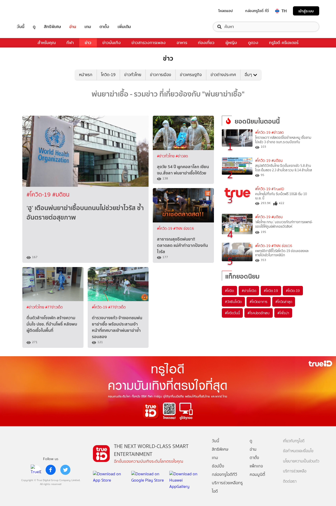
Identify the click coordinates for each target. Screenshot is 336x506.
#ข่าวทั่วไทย (166, 156)
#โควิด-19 (39, 194)
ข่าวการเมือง (160, 75)
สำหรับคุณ (47, 42)
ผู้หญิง (231, 42)
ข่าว (88, 42)
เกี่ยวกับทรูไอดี (293, 441)
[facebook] (50, 470)
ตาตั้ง (104, 27)
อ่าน (72, 27)
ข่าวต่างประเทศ (223, 75)
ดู (34, 27)
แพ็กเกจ (256, 466)
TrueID (32, 10)
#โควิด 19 (271, 290)
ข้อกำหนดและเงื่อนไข (298, 451)
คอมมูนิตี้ (257, 474)
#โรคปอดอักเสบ (259, 313)
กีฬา (70, 42)
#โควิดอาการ (258, 301)
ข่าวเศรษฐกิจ (191, 75)
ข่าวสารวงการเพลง (149, 42)
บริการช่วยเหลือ (294, 471)
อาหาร (182, 42)
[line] (36, 470)
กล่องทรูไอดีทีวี (224, 474)
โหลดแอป (225, 10)
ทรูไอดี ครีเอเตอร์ (283, 42)
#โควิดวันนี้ (232, 313)
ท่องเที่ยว (206, 42)
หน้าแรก (85, 75)
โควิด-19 (108, 75)
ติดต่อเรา (290, 481)
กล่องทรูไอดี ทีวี (257, 10)
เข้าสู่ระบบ (306, 11)
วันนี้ (20, 27)
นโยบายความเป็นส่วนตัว (301, 461)
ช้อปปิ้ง (218, 466)
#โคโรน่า (283, 313)
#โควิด (229, 290)
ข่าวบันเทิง (111, 42)
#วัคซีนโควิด (233, 301)
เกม (88, 27)
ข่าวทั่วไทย (132, 75)
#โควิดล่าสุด (283, 301)
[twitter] (65, 470)
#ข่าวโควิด (249, 290)
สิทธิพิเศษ (52, 27)
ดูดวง (253, 42)
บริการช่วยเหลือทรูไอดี (227, 487)
